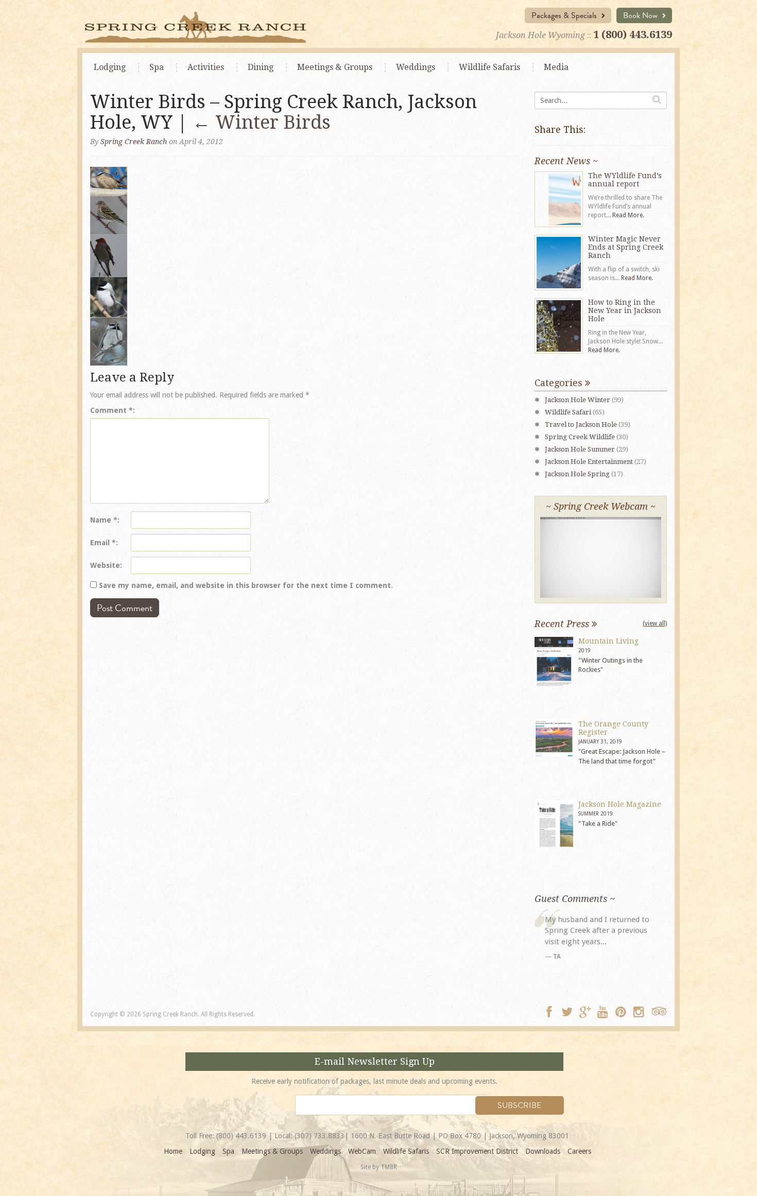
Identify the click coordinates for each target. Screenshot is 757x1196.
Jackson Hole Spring (577, 474)
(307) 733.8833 (320, 1136)
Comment (111, 410)
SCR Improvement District (477, 1151)
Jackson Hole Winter (577, 400)
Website (105, 565)
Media (556, 67)
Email (103, 543)
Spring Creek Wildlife (580, 437)
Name (103, 520)
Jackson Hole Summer (580, 449)
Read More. (628, 215)
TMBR (389, 1167)
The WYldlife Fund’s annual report (625, 179)
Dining (260, 67)
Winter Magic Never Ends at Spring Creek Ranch (625, 247)
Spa (156, 67)
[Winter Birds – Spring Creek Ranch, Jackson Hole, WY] (108, 266)
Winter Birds (261, 122)
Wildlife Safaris (489, 67)
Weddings (415, 67)
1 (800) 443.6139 (632, 34)
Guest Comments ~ (575, 898)
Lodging (110, 67)
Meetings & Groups (272, 1151)
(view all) (655, 623)
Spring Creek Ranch (133, 141)
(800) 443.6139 (241, 1136)
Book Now (641, 15)
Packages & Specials (565, 15)
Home (173, 1151)
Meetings (334, 67)
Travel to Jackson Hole (581, 424)
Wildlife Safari (568, 412)
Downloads (542, 1151)
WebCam (362, 1151)
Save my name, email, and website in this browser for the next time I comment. (246, 585)
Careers (579, 1151)
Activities (205, 67)
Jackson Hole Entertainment (589, 461)
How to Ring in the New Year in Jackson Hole (624, 310)
